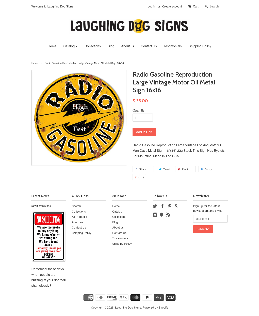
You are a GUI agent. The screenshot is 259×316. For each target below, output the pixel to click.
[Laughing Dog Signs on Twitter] (155, 207)
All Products (79, 217)
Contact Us (149, 46)
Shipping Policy (200, 46)
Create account (172, 6)
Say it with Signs (41, 205)
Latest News (40, 196)
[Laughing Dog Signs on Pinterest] (169, 207)
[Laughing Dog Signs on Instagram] (155, 215)
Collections (93, 46)
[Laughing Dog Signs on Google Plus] (177, 207)
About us (127, 46)
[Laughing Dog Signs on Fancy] (161, 215)
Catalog (69, 46)
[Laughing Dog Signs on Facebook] (162, 207)
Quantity (138, 110)
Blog (111, 46)
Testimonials (173, 46)
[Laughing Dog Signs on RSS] (168, 215)
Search (76, 206)
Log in (152, 6)
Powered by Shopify (155, 307)
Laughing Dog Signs (128, 307)
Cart (195, 6)
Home (52, 46)
